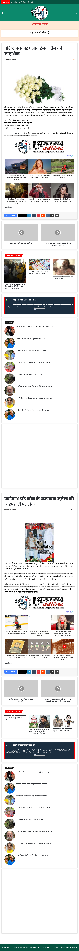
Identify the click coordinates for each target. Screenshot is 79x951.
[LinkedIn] (29, 215)
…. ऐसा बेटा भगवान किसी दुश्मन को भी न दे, (29, 374)
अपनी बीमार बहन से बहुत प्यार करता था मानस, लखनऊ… (34, 398)
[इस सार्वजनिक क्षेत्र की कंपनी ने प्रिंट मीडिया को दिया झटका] (39, 264)
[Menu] (2, 13)
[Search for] (77, 13)
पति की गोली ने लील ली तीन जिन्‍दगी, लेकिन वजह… (32, 410)
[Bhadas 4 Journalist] (39, 13)
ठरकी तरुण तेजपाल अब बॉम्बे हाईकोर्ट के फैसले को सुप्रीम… (34, 386)
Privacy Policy (65, 947)
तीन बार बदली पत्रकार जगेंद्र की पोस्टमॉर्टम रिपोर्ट (63, 278)
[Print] (57, 215)
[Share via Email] (52, 215)
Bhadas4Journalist (11, 59)
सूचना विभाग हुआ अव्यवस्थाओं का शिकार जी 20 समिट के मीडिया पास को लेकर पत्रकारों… (14, 286)
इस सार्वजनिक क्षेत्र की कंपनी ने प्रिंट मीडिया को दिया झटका (38, 273)
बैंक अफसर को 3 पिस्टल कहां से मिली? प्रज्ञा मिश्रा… (32, 351)
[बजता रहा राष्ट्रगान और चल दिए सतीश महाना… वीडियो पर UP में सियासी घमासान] (9, 367)
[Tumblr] (34, 215)
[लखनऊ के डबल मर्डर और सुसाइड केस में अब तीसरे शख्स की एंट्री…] (9, 343)
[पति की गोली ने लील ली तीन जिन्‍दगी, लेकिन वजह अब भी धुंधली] (9, 414)
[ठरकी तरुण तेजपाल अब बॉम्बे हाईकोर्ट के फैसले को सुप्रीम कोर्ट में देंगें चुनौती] (9, 390)
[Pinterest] (38, 215)
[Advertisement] (40, 67)
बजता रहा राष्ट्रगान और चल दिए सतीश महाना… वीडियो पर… (34, 362)
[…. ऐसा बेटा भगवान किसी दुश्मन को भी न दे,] (9, 378)
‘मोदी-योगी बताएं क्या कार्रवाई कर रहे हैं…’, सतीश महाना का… (35, 327)
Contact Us (73, 947)
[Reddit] (43, 215)
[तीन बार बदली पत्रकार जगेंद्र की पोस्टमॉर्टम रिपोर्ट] (64, 267)
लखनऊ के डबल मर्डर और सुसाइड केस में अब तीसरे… (32, 339)
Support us (56, 947)
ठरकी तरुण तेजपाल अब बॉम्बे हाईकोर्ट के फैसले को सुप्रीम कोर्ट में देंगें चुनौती (30, 2)
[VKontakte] (48, 215)
